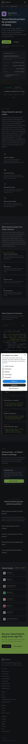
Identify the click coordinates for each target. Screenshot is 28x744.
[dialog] (14, 372)
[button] (14, 388)
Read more (4, 363)
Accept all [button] (14, 381)
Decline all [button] (14, 385)
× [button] (24, 354)
